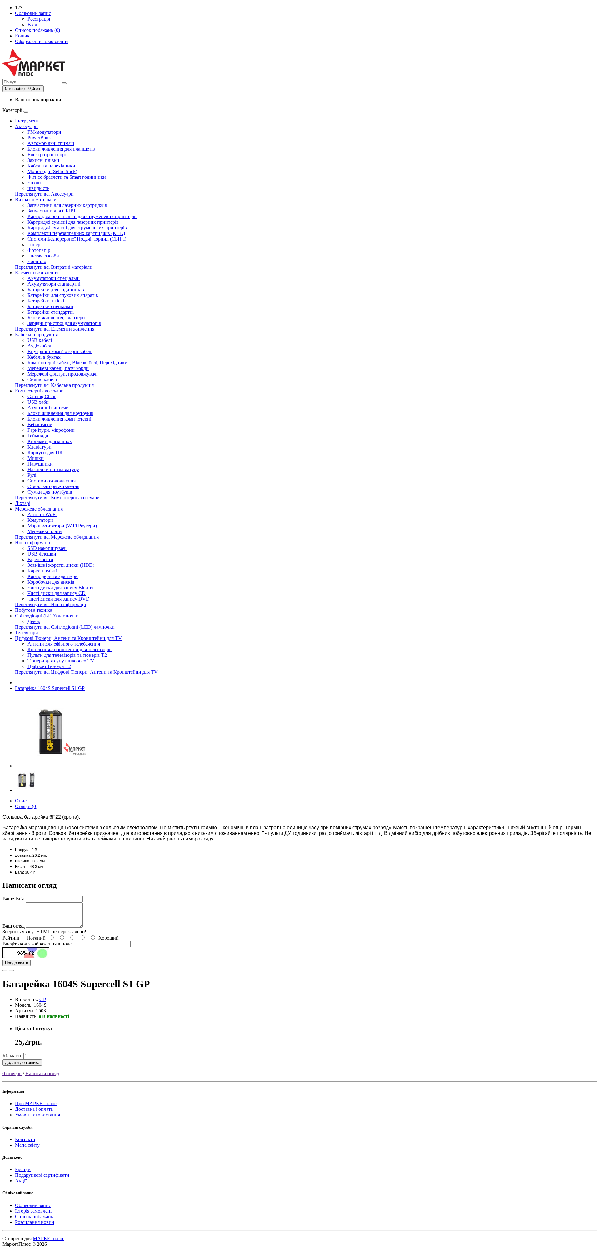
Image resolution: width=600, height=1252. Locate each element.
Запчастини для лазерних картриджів (67, 205)
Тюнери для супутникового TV (61, 660)
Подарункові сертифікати (42, 1175)
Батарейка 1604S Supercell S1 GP (50, 688)
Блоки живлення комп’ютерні (59, 418)
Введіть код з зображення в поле (37, 943)
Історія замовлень (33, 1211)
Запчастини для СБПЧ (51, 210)
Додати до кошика (22, 1062)
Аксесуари (26, 126)
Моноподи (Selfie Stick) (52, 171)
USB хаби (38, 402)
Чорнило (37, 261)
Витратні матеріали (36, 199)
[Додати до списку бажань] (5, 970)
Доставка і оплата (34, 1109)
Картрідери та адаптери (53, 576)
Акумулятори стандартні (54, 284)
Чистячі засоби (43, 255)
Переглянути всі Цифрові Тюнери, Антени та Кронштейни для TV (86, 672)
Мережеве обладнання (39, 508)
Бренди (23, 1169)
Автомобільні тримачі (51, 143)
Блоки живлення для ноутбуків (60, 413)
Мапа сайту (27, 1145)
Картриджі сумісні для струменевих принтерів (77, 227)
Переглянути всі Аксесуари (44, 194)
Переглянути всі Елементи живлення (54, 329)
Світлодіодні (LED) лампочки (47, 615)
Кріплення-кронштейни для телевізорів (70, 649)
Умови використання (37, 1114)
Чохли (34, 182)
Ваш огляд (13, 926)
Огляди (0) (26, 806)
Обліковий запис (33, 1205)
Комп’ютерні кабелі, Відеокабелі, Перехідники (78, 362)
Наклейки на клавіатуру (53, 469)
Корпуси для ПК (45, 452)
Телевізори (26, 632)
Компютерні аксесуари (39, 390)
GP (42, 999)
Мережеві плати (45, 531)
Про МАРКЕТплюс (36, 1103)
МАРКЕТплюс (48, 1238)
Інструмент (27, 120)
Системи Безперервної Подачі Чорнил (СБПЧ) (77, 239)
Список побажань (34, 1216)
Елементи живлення (36, 272)
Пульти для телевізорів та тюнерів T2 (67, 655)
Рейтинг (11, 937)
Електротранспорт (47, 154)
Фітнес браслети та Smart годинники (67, 177)
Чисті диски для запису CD (57, 593)
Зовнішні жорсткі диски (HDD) (61, 565)
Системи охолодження (52, 480)
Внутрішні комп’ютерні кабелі (60, 351)
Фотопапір (39, 250)
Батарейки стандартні (51, 312)
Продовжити (16, 962)
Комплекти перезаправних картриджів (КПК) (76, 233)
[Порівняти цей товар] (11, 970)
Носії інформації (32, 542)
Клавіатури (40, 447)
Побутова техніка (33, 610)
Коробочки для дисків (51, 582)
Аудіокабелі (40, 345)
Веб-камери (40, 424)
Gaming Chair (42, 396)
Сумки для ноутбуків (50, 492)
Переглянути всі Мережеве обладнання (57, 537)
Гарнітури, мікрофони (51, 430)
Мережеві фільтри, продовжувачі (63, 374)
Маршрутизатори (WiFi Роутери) (62, 525)
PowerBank (39, 137)
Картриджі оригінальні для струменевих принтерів (82, 216)
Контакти (25, 1139)
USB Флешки (42, 553)
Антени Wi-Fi (42, 514)
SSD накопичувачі (47, 548)
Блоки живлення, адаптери (56, 317)
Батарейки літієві (46, 300)
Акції (21, 1180)
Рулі (32, 475)
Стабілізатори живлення (53, 486)
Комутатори (40, 520)
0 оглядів (12, 1073)
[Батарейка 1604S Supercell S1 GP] (50, 765)
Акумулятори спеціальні (54, 278)
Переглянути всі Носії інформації (50, 604)
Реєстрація (39, 19)
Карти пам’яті (42, 570)
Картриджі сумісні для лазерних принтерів (73, 222)
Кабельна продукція (36, 334)
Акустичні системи (48, 407)
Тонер (34, 244)
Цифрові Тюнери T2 (49, 666)
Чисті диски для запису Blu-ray (60, 587)
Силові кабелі (42, 379)
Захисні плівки (43, 160)
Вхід (32, 24)
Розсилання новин (34, 1222)
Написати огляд (42, 1073)
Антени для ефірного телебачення (64, 643)
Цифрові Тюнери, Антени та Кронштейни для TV (68, 638)
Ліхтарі (22, 503)
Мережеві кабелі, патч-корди (58, 368)
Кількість (12, 1055)
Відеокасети (40, 559)
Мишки (36, 458)
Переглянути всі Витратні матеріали (53, 267)
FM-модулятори (44, 132)
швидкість (38, 188)
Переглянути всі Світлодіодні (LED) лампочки (65, 627)
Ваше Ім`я (13, 898)
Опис (21, 800)
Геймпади (38, 435)
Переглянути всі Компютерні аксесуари (57, 497)
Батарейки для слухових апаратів (63, 295)
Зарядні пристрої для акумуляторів (64, 323)
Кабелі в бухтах (44, 357)
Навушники (40, 463)
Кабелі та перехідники (51, 165)
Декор (34, 621)
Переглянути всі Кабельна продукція (54, 385)
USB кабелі (40, 340)
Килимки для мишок (50, 441)
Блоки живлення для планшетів (61, 149)
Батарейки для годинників (56, 289)
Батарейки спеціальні (50, 306)
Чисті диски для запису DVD (59, 598)
